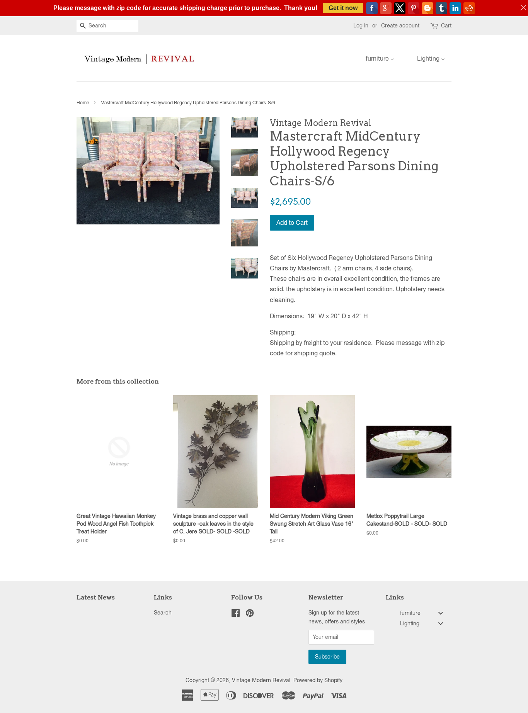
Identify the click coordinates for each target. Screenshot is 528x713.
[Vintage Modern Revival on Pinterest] (249, 614)
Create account (400, 25)
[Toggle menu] (441, 613)
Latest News (96, 597)
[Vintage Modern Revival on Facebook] (235, 614)
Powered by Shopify (317, 680)
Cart (446, 25)
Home (83, 102)
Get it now (343, 8)
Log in (360, 25)
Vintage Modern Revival (261, 680)
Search (163, 612)
